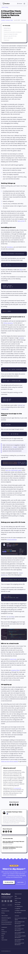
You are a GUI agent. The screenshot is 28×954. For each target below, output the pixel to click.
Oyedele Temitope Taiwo (7, 20)
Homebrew (10, 247)
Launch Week (18, 898)
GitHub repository (8, 323)
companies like (17, 788)
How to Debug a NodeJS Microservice (20, 936)
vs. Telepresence (18, 906)
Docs (16, 900)
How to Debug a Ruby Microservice (19, 926)
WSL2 (20, 269)
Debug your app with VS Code (10, 36)
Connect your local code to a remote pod (12, 32)
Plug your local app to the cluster (11, 34)
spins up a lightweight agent (13, 470)
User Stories (17, 904)
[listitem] (2, 901)
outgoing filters (15, 670)
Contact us (4, 931)
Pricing (2, 913)
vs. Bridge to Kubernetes (20, 910)
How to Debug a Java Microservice (19, 922)
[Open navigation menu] (24, 4)
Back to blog (5, 7)
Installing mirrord (7, 30)
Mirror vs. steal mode (8, 38)
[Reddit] (15, 805)
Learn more (20, 882)
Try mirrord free (9, 882)
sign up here (21, 221)
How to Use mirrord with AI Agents (21, 918)
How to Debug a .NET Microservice (19, 943)
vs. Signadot (17, 908)
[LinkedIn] (7, 814)
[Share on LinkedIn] (13, 805)
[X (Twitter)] (10, 805)
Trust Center (4, 940)
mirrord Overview (5, 911)
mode (13, 659)
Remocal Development (6, 922)
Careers (3, 933)
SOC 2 (3, 904)
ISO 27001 (10, 904)
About (2, 929)
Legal (2, 938)
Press (2, 935)
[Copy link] (18, 805)
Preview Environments (6, 924)
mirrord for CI (4, 920)
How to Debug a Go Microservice (19, 929)
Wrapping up (6, 40)
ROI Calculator (18, 912)
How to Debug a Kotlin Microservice (20, 933)
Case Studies (18, 902)
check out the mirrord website (9, 761)
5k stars (20, 3)
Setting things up (7, 28)
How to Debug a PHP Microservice (19, 940)
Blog (16, 896)
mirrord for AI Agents (6, 918)
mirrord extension (12, 539)
